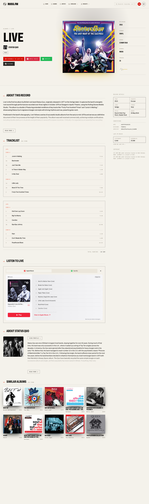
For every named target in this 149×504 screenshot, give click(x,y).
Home (46, 4)
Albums (55, 4)
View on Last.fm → (119, 144)
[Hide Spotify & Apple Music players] (101, 271)
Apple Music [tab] (30, 271)
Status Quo (13, 47)
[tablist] (51, 271)
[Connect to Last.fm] (139, 4)
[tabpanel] (54, 297)
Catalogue (73, 4)
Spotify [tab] (75, 271)
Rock (5, 52)
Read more (9, 130)
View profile (34, 338)
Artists (64, 4)
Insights (85, 4)
